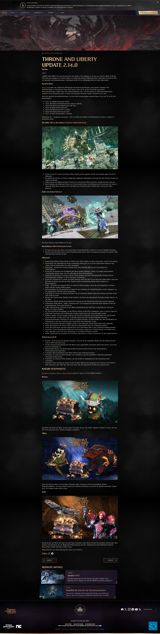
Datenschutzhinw (78, 624)
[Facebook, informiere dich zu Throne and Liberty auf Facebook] (133, 609)
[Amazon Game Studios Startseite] (8, 626)
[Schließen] (157, 2)
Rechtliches (68, 624)
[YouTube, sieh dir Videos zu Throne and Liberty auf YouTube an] (136, 609)
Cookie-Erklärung (90, 624)
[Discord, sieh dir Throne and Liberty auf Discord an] (122, 609)
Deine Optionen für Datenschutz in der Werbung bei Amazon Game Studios (78, 625)
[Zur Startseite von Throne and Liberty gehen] (4, 12)
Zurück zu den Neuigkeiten (53, 53)
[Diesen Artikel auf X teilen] (49, 554)
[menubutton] (14, 12)
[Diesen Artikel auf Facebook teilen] (52, 553)
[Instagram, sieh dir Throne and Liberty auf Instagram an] (129, 609)
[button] (80, 147)
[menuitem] (14, 12)
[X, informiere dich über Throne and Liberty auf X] (125, 609)
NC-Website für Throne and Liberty (80, 621)
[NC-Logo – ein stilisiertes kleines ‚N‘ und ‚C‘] (19, 626)
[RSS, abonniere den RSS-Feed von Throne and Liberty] (140, 609)
